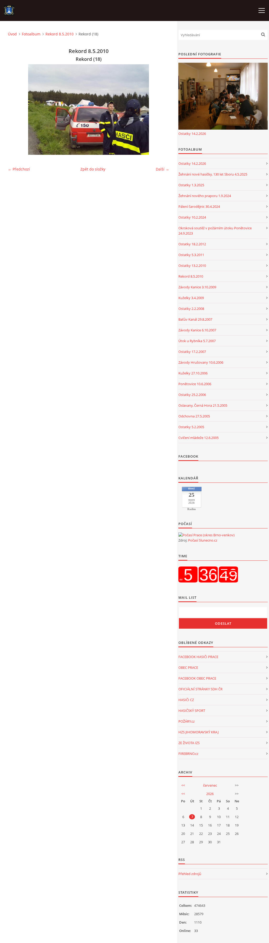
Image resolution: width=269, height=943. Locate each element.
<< (183, 785)
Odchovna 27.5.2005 (194, 416)
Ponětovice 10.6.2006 (194, 384)
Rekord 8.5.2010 (59, 33)
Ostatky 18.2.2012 (192, 244)
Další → (162, 169)
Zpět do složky (92, 169)
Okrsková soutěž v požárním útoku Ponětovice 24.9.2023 (215, 231)
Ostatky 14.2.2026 (192, 133)
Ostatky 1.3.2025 (191, 185)
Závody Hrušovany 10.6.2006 (200, 362)
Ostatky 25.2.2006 (192, 394)
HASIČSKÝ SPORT (191, 710)
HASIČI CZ (186, 699)
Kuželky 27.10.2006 (193, 373)
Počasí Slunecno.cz (202, 540)
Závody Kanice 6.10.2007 (197, 330)
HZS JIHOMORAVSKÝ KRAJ (198, 732)
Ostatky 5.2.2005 (191, 427)
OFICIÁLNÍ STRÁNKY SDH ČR (200, 689)
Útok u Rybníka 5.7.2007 (197, 340)
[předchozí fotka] (16, 109)
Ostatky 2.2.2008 (191, 308)
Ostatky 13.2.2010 (192, 265)
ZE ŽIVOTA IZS (189, 742)
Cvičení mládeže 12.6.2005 (198, 437)
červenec (210, 785)
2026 (210, 793)
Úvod (12, 33)
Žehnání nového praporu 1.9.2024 (204, 195)
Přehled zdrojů (189, 873)
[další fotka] (161, 109)
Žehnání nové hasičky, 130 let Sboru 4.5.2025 (212, 174)
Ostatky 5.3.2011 (191, 254)
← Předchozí (19, 169)
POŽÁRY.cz (186, 721)
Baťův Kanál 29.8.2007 (195, 319)
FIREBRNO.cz (188, 753)
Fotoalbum (31, 33)
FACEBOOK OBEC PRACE (197, 678)
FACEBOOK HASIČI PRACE (198, 656)
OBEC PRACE (188, 667)
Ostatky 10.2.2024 (192, 217)
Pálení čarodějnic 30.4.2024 (199, 206)
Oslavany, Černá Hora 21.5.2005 (202, 405)
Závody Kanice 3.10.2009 (197, 287)
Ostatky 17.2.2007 (192, 351)
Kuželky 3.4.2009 (191, 297)
